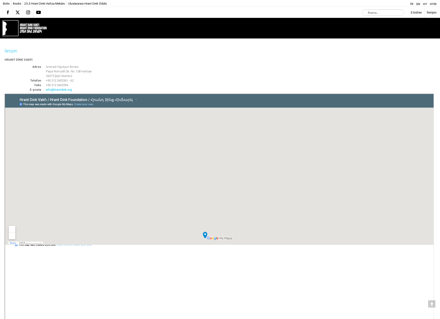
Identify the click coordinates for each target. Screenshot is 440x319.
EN (418, 4)
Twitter (18, 12)
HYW (433, 4)
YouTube (38, 12)
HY (425, 4)
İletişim (12, 51)
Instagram (28, 12)
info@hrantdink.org (59, 89)
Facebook (8, 12)
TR (412, 4)
